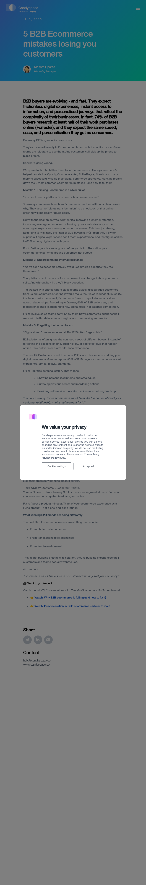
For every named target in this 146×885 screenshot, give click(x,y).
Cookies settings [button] (57, 466)
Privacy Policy (50, 457)
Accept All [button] (88, 466)
